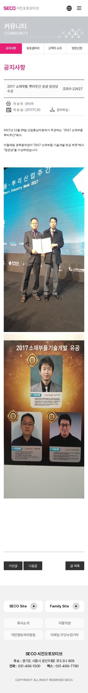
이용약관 (65, 623)
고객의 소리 (55, 48)
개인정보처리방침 (23, 635)
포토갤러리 (33, 48)
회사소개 (23, 623)
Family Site (59, 606)
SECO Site (18, 606)
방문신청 (77, 48)
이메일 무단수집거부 (64, 635)
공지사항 (11, 48)
